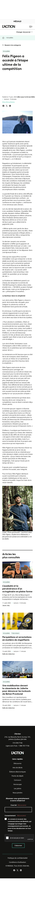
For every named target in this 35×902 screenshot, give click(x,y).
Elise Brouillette (8, 102)
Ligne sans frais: (17, 746)
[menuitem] (24, 32)
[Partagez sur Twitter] (7, 106)
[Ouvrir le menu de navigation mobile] (31, 26)
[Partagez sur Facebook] (3, 106)
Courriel (18, 805)
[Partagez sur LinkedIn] (10, 106)
